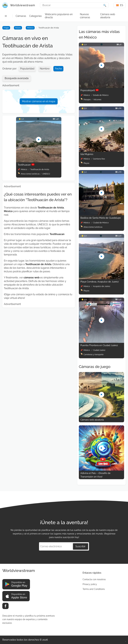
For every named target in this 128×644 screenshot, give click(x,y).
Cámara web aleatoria (107, 16)
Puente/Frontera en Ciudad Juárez (99, 345)
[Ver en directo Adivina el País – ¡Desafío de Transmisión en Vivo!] (101, 469)
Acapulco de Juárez (101, 286)
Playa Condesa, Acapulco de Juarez (99, 281)
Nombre (44, 68)
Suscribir (80, 546)
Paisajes (87, 99)
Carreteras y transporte (93, 354)
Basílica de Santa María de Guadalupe (100, 217)
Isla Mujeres (86, 154)
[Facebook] (5, 606)
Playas (86, 163)
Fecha (58, 68)
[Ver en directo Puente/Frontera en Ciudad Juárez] (101, 341)
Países (18, 28)
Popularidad (27, 68)
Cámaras (21, 16)
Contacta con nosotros (94, 579)
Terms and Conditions (94, 589)
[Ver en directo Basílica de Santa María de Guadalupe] (101, 214)
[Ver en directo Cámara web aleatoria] (101, 416)
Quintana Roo (99, 159)
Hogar (6, 28)
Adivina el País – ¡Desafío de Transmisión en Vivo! (95, 475)
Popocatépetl (89, 90)
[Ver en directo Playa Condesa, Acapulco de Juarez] (101, 278)
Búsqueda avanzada (17, 78)
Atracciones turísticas (30, 174)
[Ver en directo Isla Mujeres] (101, 150)
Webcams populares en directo (59, 16)
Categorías (35, 16)
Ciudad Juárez (99, 350)
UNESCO (46, 174)
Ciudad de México (101, 223)
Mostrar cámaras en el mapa (38, 101)
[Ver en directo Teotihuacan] (38, 161)
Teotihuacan (26, 164)
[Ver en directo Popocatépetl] (101, 87)
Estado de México (100, 95)
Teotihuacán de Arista (39, 169)
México (30, 28)
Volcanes (97, 99)
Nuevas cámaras (85, 16)
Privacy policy (90, 584)
